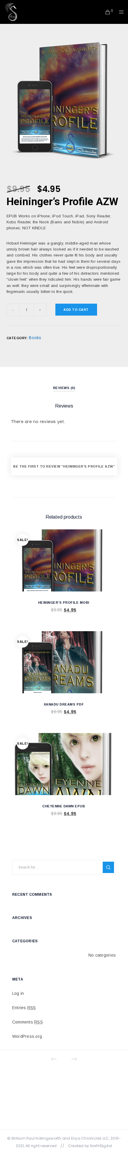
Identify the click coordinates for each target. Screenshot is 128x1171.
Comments (27, 1022)
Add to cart (76, 309)
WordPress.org (27, 1036)
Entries (24, 1007)
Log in (18, 993)
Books (35, 338)
